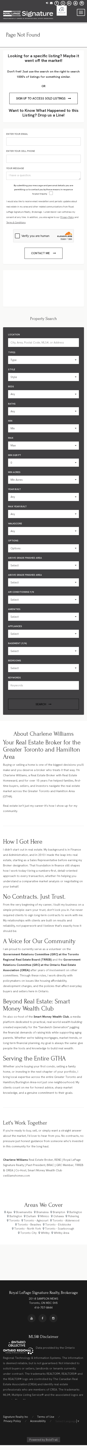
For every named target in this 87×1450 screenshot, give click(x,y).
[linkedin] (69, 3)
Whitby (45, 1233)
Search (41, 704)
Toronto (14, 1220)
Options (13, 540)
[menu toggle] (81, 12)
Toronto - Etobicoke (58, 1224)
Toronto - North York (27, 1228)
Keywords (14, 677)
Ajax (9, 1212)
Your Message (15, 168)
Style (11, 369)
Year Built (14, 489)
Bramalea (42, 1212)
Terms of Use (45, 1417)
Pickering (73, 1216)
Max (10, 437)
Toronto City (28, 1233)
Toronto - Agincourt (36, 1220)
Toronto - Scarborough (59, 1228)
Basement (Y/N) (17, 643)
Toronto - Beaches (29, 1224)
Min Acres (14, 472)
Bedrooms (14, 660)
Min (10, 420)
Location (14, 334)
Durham (31, 1216)
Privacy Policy (67, 217)
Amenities (14, 609)
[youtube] (75, 3)
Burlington (75, 1212)
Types (11, 352)
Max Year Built (17, 506)
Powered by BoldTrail (43, 1439)
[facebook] (56, 3)
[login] (47, 3)
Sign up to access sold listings (41, 98)
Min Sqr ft (14, 455)
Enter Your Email (17, 134)
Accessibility (38, 1421)
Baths (12, 403)
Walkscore (15, 523)
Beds (11, 386)
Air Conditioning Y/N (21, 592)
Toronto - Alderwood (66, 1220)
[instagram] (82, 3)
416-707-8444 (43, 1307)
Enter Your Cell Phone (20, 151)
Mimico (44, 1216)
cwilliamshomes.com (16, 1175)
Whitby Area (61, 1233)
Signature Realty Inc (15, 1417)
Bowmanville (24, 1212)
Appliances (15, 626)
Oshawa (58, 1216)
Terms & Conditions (15, 222)
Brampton (59, 1212)
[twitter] (63, 3)
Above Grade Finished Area (25, 557)
